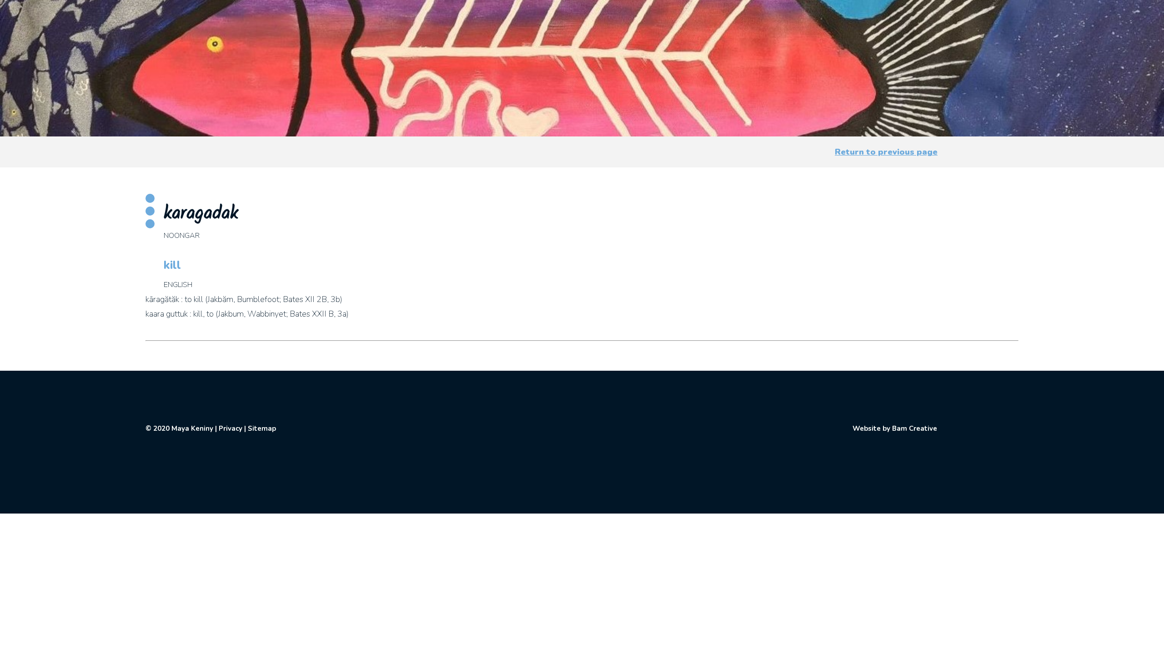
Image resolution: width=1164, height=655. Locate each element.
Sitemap (262, 428)
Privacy (230, 428)
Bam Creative (914, 428)
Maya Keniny (192, 428)
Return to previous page (886, 151)
